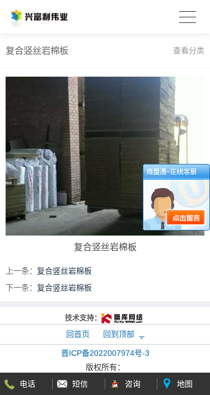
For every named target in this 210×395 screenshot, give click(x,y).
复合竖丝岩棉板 (64, 270)
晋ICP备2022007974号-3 (105, 353)
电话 (27, 383)
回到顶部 (118, 334)
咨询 (133, 383)
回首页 (78, 334)
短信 (80, 383)
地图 (185, 383)
